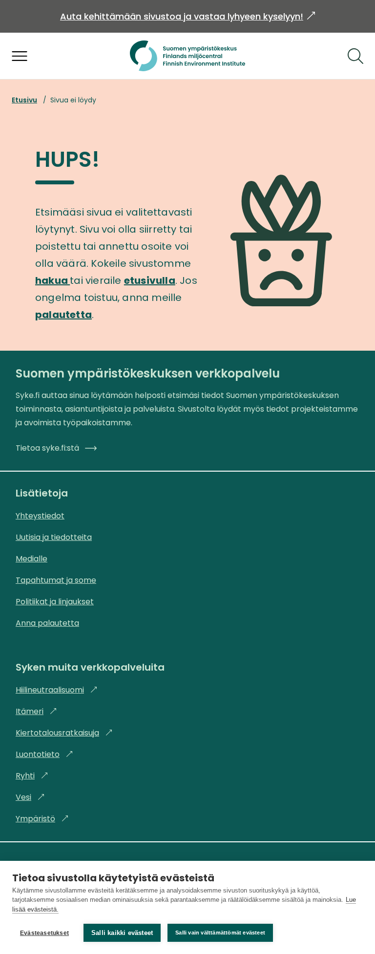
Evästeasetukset (44, 933)
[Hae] (355, 56)
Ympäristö (42, 818)
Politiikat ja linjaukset (55, 601)
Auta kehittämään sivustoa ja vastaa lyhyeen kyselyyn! (187, 16)
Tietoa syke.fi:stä (47, 448)
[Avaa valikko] (19, 56)
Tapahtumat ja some (56, 580)
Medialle (31, 558)
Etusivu (24, 100)
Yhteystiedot (40, 515)
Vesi (30, 797)
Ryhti (32, 775)
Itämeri (36, 711)
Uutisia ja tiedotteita (54, 537)
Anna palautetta (47, 623)
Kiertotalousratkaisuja (64, 732)
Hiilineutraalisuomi (57, 690)
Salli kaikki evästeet (122, 932)
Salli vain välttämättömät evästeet (220, 932)
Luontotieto (44, 754)
